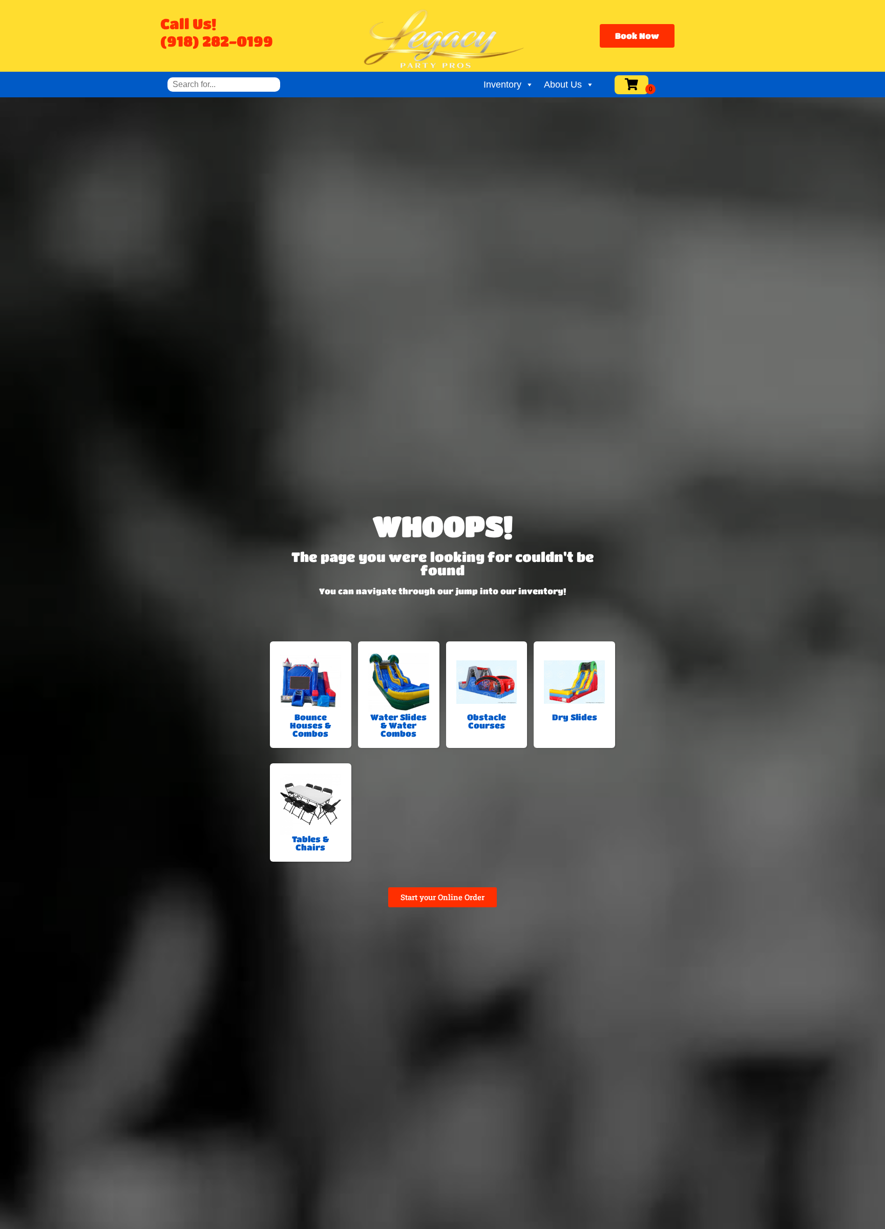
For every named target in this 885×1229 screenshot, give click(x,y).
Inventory (502, 84)
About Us (563, 84)
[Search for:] (223, 84)
